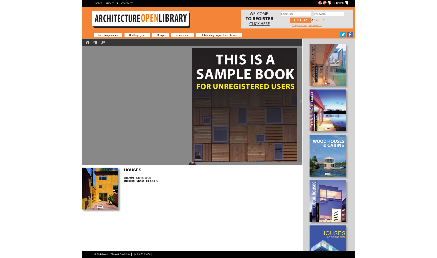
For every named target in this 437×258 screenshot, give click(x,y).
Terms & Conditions (120, 254)
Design (161, 35)
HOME (98, 3)
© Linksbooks (101, 254)
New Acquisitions (108, 35)
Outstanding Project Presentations (219, 35)
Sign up (319, 20)
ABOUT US (111, 3)
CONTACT (127, 3)
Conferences (182, 35)
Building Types (137, 35)
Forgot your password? (307, 25)
